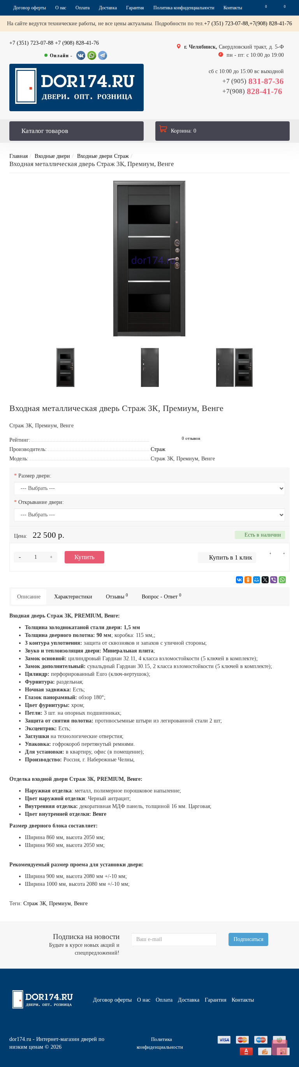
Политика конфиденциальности (183, 7)
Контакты (232, 7)
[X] (265, 579)
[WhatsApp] (282, 579)
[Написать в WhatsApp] (91, 55)
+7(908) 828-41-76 (271, 23)
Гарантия (135, 7)
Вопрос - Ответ (161, 596)
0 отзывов (191, 438)
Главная (18, 156)
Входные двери (52, 156)
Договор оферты (29, 7)
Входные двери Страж (103, 156)
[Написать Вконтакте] (80, 55)
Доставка (108, 7)
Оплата (83, 7)
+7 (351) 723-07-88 (31, 43)
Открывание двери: (41, 502)
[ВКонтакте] (239, 579)
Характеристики (73, 597)
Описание (28, 597)
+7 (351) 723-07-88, (227, 23)
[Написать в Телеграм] (102, 55)
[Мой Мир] (256, 579)
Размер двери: (34, 476)
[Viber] (273, 579)
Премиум (60, 903)
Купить (84, 557)
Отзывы (117, 596)
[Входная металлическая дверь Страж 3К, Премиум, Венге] (149, 258)
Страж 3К (34, 903)
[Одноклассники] (248, 579)
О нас (60, 7)
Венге (81, 903)
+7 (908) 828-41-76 (77, 43)
